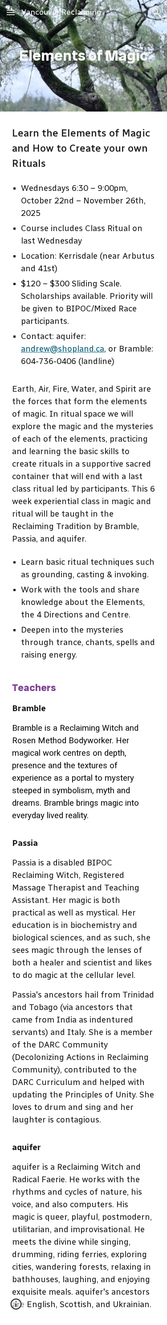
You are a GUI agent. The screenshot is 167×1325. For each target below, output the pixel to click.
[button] (10, 12)
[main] (83, 56)
